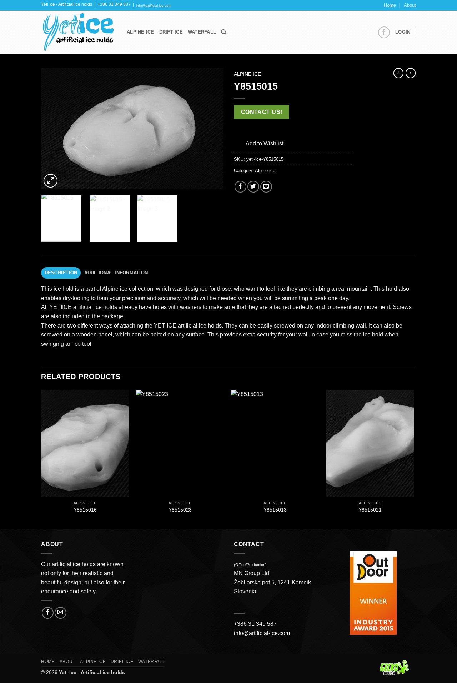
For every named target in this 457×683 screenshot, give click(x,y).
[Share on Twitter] (253, 187)
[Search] (223, 32)
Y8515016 (85, 510)
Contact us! (261, 112)
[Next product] (398, 73)
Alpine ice (247, 74)
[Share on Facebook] (240, 187)
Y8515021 (370, 510)
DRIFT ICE (171, 32)
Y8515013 (275, 510)
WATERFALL (202, 32)
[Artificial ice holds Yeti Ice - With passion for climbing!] (78, 32)
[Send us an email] (60, 613)
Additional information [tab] (116, 272)
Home (390, 5)
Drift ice (122, 661)
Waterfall (151, 661)
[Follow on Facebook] (384, 32)
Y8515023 (180, 510)
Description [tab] (61, 272)
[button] (402, 32)
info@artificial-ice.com (153, 6)
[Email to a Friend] (266, 187)
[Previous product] (411, 73)
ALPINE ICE (140, 32)
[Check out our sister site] (398, 667)
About (410, 5)
